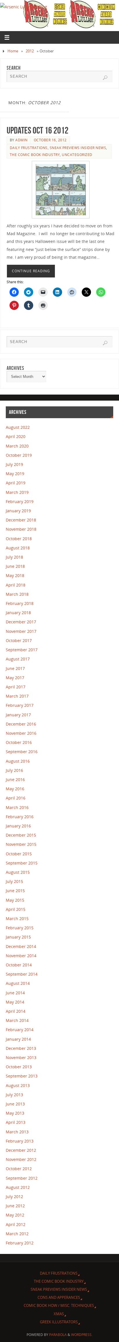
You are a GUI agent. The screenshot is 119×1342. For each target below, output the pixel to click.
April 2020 (15, 436)
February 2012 (20, 1243)
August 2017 (18, 659)
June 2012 (15, 1205)
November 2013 (21, 1057)
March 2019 (17, 492)
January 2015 (18, 937)
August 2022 (18, 427)
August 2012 (18, 1187)
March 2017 (17, 696)
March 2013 (17, 1131)
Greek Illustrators (59, 1321)
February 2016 (20, 816)
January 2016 (18, 826)
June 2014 (15, 992)
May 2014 (15, 1002)
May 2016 (15, 788)
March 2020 (17, 446)
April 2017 (15, 687)
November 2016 (21, 733)
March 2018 (17, 594)
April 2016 (15, 798)
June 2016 (15, 779)
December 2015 (21, 835)
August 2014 (18, 983)
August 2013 (18, 1085)
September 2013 (22, 1076)
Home (13, 51)
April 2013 (15, 1122)
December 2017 (21, 622)
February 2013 (20, 1141)
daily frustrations (29, 147)
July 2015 (14, 881)
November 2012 (21, 1159)
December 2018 (21, 520)
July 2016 (14, 770)
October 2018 (19, 538)
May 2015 (15, 900)
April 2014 (15, 1011)
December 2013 (21, 1048)
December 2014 (21, 946)
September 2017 (22, 649)
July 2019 (14, 464)
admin (21, 140)
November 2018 (21, 529)
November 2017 (21, 631)
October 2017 (19, 640)
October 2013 (19, 1066)
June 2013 (15, 1104)
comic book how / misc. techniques (59, 1305)
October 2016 (19, 742)
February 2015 (20, 927)
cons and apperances (59, 1297)
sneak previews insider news (78, 147)
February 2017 (20, 705)
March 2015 (17, 918)
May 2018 (15, 575)
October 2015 (19, 853)
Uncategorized (77, 154)
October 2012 (19, 1168)
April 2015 (15, 909)
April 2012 (15, 1224)
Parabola (58, 1334)
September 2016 (22, 751)
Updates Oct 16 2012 (37, 130)
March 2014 (17, 1020)
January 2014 (18, 1039)
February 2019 (20, 501)
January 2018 (18, 612)
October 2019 (19, 455)
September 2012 (22, 1178)
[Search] (105, 78)
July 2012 (14, 1196)
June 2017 (15, 668)
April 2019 (15, 483)
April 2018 (15, 585)
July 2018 (14, 557)
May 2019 (15, 473)
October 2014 (19, 965)
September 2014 (22, 974)
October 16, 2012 (50, 140)
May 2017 (15, 677)
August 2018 (18, 548)
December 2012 (21, 1150)
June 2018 (15, 566)
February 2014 (20, 1029)
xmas (59, 1313)
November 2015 (21, 844)
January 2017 (18, 714)
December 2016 (21, 724)
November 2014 (21, 955)
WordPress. (81, 1334)
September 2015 (22, 863)
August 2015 (18, 872)
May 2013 (15, 1113)
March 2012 (17, 1233)
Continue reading (31, 271)
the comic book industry (35, 154)
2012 (30, 51)
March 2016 (17, 807)
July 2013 (14, 1094)
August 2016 (18, 761)
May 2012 (15, 1215)
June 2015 (15, 890)
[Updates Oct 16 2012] (61, 189)
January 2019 (18, 510)
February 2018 (20, 603)
